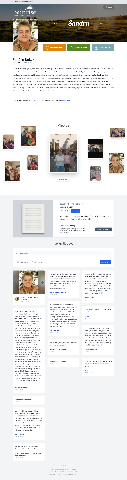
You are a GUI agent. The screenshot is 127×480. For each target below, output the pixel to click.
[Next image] (42, 282)
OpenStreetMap (65, 474)
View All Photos (64, 179)
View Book (64, 211)
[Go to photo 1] (23, 293)
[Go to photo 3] (26, 293)
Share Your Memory (103, 229)
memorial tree (37, 100)
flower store (66, 100)
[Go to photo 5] (28, 293)
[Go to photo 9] (33, 293)
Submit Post (105, 262)
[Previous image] (14, 282)
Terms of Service (69, 471)
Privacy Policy (58, 471)
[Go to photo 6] (29, 293)
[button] (28, 282)
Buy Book (76, 211)
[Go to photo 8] (32, 293)
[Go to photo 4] (27, 293)
